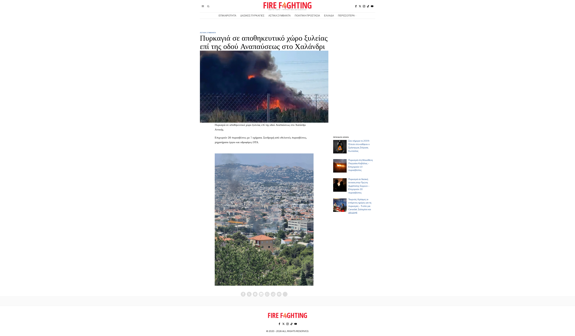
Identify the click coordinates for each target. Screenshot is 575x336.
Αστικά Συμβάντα (208, 32)
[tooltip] (356, 6)
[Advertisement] (354, 85)
